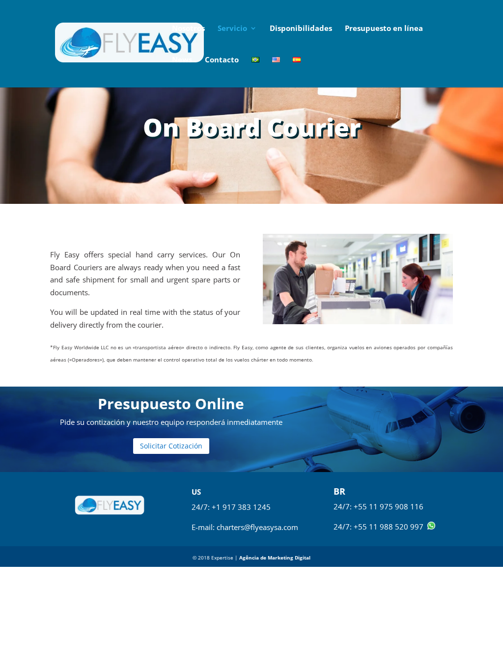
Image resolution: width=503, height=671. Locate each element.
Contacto (222, 60)
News (182, 60)
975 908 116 (401, 506)
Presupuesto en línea (384, 29)
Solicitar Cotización (171, 445)
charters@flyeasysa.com (257, 527)
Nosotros (188, 29)
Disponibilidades (301, 29)
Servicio (232, 29)
